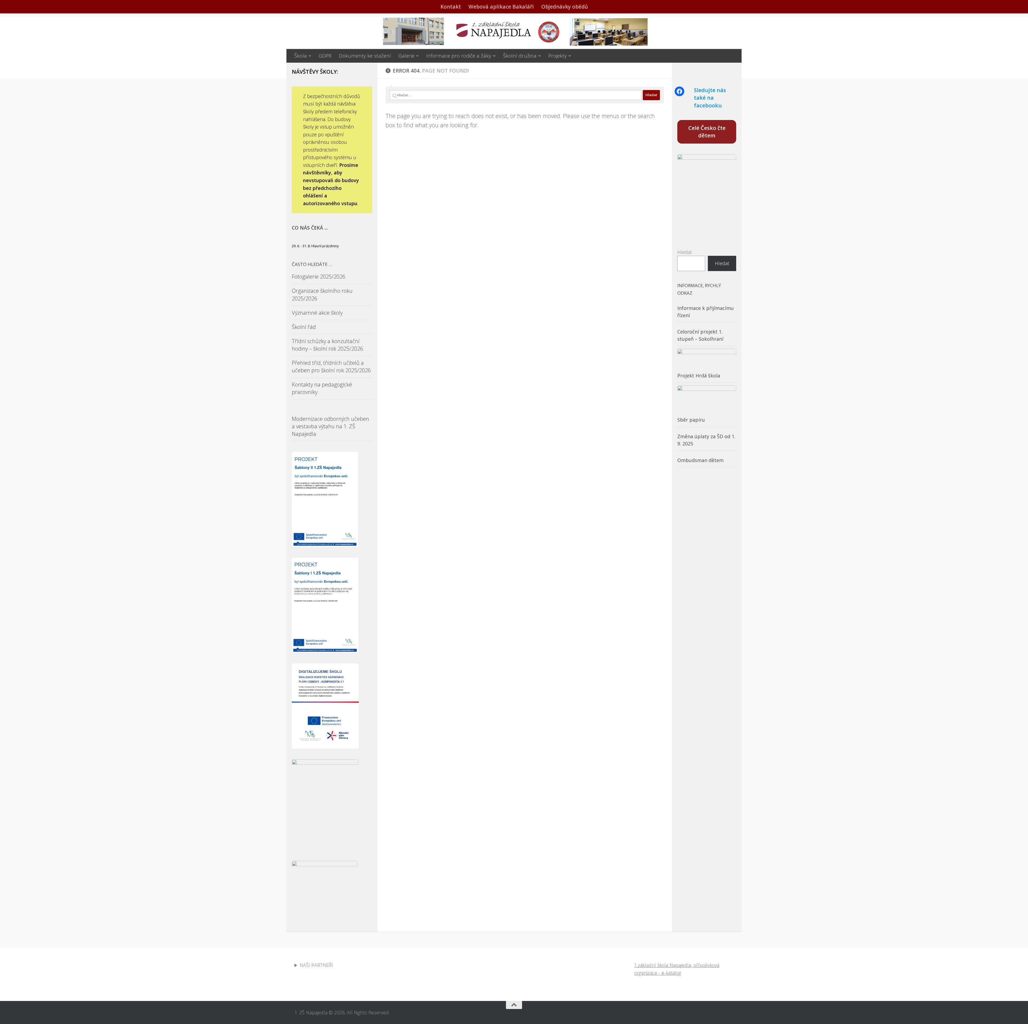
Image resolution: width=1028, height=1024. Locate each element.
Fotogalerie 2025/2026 (318, 276)
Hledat (684, 252)
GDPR (325, 55)
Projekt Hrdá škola (698, 375)
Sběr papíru (691, 420)
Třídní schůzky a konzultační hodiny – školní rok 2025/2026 (327, 344)
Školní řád (304, 327)
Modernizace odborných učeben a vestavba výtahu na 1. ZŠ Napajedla (330, 426)
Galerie (406, 55)
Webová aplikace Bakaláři (501, 6)
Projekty (557, 55)
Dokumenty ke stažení (365, 55)
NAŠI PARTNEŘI (316, 965)
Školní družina (519, 55)
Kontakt (450, 6)
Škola (300, 55)
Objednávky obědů (564, 6)
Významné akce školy (317, 312)
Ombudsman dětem (700, 460)
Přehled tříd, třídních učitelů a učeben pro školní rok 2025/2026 (331, 366)
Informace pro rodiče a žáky (458, 55)
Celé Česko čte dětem (706, 131)
